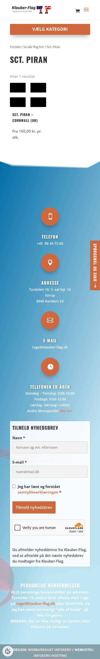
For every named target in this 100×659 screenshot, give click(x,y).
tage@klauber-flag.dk (50, 347)
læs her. (66, 410)
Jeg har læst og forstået (39, 489)
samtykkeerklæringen (38, 492)
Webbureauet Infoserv (49, 649)
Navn (18, 437)
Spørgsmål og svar (95, 262)
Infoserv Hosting (50, 655)
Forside (15, 47)
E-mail (19, 462)
